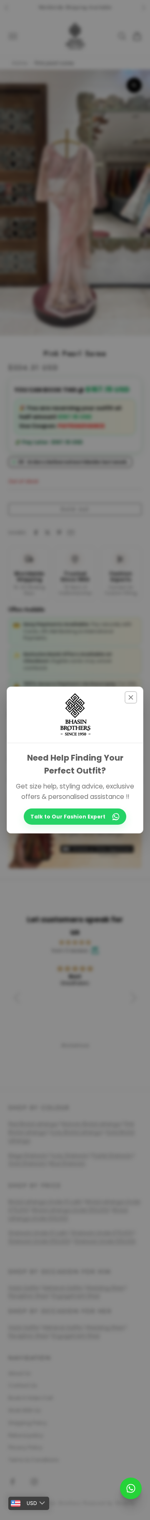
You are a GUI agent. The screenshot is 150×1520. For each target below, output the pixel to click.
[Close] (130, 697)
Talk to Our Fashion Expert (67, 816)
